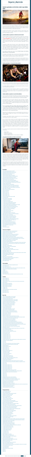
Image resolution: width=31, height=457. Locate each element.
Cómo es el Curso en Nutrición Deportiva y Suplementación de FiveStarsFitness (12, 182)
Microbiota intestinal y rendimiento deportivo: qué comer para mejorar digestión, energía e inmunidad (14, 252)
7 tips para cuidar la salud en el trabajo (7, 399)
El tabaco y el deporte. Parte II (6, 194)
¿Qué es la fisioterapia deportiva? (6, 392)
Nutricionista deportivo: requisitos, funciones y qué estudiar (9, 369)
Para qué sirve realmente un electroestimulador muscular (9, 215)
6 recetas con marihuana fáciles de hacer (7, 306)
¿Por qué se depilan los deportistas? (7, 391)
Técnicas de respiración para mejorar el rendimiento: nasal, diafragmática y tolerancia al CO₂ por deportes (15, 444)
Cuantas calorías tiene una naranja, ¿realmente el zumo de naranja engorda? (11, 326)
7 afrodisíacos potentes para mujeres (7, 307)
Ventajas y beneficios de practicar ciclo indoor (8, 448)
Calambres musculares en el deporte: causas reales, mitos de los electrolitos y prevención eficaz (13, 281)
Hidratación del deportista (6, 345)
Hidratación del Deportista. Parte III (7, 346)
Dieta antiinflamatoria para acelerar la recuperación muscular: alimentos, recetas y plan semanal (13, 328)
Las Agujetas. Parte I (5, 287)
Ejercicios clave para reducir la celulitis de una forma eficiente (9, 415)
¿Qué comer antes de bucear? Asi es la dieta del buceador (9, 302)
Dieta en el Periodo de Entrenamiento (7, 329)
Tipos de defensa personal (6, 447)
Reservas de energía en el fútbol (6, 441)
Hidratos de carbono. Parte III (6, 349)
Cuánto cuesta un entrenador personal (7, 414)
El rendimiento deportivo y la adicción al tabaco (8, 416)
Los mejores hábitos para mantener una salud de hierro (9, 212)
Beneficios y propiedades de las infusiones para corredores (9, 236)
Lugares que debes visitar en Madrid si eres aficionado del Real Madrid (11, 213)
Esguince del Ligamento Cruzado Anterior (7, 283)
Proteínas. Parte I (5, 372)
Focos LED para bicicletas (5, 197)
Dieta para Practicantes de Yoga (6, 332)
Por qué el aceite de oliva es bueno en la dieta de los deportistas (10, 371)
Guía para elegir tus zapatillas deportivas (7, 245)
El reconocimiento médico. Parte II (6, 335)
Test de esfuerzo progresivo (6, 446)
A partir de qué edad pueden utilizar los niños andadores (9, 400)
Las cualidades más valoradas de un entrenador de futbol (9, 207)
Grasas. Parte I (4, 341)
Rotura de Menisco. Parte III (6, 292)
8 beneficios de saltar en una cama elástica (7, 233)
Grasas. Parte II (4, 342)
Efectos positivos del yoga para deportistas (7, 241)
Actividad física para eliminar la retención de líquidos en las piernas (10, 401)
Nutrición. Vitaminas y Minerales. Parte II (7, 365)
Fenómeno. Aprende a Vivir (6, 244)
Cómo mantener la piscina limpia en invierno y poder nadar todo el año (11, 185)
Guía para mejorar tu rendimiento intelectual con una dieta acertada (10, 344)
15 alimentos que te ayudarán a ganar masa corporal (8, 303)
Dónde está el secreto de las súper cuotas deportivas (9, 189)
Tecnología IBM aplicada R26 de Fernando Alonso (8, 258)
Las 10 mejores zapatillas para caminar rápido (8, 248)
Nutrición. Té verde (5, 363)
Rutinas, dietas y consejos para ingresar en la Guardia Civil (9, 442)
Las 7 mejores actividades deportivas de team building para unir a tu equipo (11, 204)
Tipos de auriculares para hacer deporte (7, 259)
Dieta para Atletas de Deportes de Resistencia (8, 330)
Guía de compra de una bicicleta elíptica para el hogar (8, 423)
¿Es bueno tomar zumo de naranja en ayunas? (8, 298)
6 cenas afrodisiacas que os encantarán (7, 305)
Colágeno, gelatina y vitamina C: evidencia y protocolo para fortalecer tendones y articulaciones (13, 238)
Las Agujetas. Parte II (5, 288)
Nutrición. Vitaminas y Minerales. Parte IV (7, 367)
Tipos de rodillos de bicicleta (6, 260)
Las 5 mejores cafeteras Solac (6, 354)
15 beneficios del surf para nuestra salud (7, 395)
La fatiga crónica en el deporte (6, 352)
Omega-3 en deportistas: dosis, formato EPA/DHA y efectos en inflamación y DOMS (12, 370)
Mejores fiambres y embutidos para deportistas (8, 358)
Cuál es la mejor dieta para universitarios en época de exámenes (10, 325)
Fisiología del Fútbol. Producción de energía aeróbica (8, 420)
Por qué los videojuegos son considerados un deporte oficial (9, 216)
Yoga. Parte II (4, 450)
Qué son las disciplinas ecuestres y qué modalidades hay (9, 221)
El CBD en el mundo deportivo (6, 190)
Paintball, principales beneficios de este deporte (8, 254)
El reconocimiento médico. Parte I (6, 334)
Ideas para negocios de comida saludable (7, 198)
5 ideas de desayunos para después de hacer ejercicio (9, 304)
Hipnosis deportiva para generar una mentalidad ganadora (9, 246)
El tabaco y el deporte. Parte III (6, 195)
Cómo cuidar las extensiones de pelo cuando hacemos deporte (10, 407)
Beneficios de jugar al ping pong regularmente (8, 402)
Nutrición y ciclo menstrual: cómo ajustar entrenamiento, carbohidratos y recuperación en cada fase (14, 361)
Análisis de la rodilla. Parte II (6, 279)
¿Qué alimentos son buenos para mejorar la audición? (9, 301)
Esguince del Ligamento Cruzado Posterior (7, 284)
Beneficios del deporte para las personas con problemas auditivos (10, 235)
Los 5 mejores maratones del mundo (7, 209)
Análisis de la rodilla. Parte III (6, 280)
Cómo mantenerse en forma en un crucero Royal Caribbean (9, 410)
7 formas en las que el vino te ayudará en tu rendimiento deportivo (10, 176)
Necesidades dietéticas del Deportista (7, 359)
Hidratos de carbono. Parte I (6, 347)
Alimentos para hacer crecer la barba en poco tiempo (8, 309)
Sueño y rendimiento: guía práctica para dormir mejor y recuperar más (10, 257)
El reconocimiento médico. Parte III (7, 336)
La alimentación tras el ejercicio (6, 351)
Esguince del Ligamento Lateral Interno (7, 286)
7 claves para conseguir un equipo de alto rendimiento (9, 175)
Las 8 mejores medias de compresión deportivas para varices (9, 205)
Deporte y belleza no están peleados (7, 188)
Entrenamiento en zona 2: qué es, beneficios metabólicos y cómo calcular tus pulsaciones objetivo (14, 418)
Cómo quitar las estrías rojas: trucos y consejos (8, 411)
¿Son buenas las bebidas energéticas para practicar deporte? (9, 393)
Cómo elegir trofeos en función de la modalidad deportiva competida (10, 181)
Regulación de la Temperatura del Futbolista (7, 440)
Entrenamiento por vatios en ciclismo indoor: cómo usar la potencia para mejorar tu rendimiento (13, 419)
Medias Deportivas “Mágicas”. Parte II (7, 251)
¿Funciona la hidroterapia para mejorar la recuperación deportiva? (10, 231)
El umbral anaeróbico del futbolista (6, 417)
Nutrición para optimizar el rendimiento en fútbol (8, 253)
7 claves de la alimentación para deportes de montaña (9, 308)
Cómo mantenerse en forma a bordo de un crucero (8, 409)
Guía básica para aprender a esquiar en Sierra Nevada (9, 422)
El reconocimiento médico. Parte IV (7, 337)
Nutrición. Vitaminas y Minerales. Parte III (7, 366)
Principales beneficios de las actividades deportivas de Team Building (10, 218)
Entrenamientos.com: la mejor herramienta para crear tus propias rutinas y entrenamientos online (14, 243)
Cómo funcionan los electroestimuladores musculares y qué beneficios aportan (11, 408)
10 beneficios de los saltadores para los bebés (8, 394)
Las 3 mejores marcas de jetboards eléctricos (8, 201)
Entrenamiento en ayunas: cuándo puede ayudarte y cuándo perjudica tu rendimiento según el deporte (14, 242)
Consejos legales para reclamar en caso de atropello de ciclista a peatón (11, 186)
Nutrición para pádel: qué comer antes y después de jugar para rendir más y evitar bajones (13, 360)
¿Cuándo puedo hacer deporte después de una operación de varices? (10, 264)
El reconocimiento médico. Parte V (6, 338)
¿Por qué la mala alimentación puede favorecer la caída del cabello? (10, 299)
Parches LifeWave (5, 255)
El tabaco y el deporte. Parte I (6, 193)
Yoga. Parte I (4, 449)
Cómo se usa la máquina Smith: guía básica (7, 412)
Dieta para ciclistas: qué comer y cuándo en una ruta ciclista (9, 331)
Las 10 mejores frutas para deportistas (7, 353)
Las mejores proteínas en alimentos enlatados (8, 356)
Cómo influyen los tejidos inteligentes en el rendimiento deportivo (10, 239)
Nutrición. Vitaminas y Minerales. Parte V (7, 368)
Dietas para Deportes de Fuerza (6, 333)
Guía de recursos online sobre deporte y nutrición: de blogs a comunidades (11, 343)
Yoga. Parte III (4, 451)
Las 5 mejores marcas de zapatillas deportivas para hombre (9, 202)
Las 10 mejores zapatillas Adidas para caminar (8, 425)
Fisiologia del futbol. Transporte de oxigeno (7, 421)
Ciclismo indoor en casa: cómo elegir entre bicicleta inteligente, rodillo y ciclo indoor (12, 405)
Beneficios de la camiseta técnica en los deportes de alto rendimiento (10, 234)
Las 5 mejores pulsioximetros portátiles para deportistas (9, 203)
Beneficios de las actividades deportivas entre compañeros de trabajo (10, 403)
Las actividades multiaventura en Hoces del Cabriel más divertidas (10, 206)
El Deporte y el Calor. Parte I (6, 191)
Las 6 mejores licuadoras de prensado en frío (8, 355)
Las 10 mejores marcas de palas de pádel (7, 199)
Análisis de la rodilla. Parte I (6, 278)
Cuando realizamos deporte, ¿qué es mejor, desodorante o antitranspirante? (11, 187)
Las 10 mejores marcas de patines (6, 200)
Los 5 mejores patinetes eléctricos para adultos (8, 210)
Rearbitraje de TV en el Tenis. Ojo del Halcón (7, 256)
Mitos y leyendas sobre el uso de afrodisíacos (8, 214)
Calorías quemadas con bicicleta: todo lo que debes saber (9, 404)
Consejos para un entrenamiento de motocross (8, 413)
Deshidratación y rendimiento (6, 327)
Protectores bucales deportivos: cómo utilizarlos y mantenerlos (10, 289)
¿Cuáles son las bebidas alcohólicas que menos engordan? (9, 296)
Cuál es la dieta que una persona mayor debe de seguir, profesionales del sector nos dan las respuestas (14, 324)
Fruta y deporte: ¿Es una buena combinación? (8, 340)
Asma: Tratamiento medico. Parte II (7, 266)
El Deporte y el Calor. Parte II (6, 192)
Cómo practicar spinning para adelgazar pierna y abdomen (9, 240)
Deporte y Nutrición (15, 2)
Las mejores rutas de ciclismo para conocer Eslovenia (8, 208)
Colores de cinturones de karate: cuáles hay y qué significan (9, 180)
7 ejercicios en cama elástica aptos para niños (8, 398)
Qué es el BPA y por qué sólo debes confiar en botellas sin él (9, 219)
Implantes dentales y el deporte (6, 247)
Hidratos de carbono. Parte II (6, 348)
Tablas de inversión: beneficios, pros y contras (8, 443)
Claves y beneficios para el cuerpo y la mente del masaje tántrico (10, 406)
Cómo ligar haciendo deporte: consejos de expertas (8, 184)
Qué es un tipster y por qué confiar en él (7, 220)
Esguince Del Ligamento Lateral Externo (7, 285)
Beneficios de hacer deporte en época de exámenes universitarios (10, 178)
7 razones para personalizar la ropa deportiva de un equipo (9, 177)
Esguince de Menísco (5, 282)
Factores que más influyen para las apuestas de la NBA (9, 196)
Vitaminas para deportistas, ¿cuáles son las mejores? (9, 387)
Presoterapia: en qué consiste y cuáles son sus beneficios (9, 217)
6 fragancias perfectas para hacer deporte (7, 174)
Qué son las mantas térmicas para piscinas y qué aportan (9, 222)
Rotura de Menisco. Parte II (6, 291)
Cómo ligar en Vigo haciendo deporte (7, 183)
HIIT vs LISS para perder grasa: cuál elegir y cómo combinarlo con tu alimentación (12, 424)
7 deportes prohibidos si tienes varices (7, 397)
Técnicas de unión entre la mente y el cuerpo (8, 445)
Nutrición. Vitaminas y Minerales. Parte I (7, 364)
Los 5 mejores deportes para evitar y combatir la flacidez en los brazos (10, 249)
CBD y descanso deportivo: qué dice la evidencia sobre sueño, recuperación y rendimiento (13, 237)
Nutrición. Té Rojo (5, 362)
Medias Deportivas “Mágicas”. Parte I (7, 250)
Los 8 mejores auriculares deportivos (7, 211)
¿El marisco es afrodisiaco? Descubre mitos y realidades (9, 297)
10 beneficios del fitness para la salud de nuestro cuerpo (9, 232)
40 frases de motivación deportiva (6, 396)
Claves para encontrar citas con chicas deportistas (8, 179)
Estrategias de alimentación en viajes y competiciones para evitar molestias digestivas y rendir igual (14, 339)
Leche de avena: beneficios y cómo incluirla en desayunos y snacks (10, 357)
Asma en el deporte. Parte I (6, 265)
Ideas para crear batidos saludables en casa (7, 350)
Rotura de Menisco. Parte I (6, 290)
